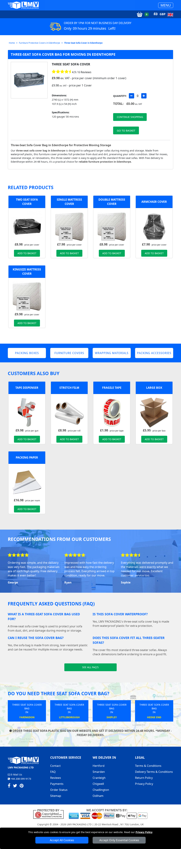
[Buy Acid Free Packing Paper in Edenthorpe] (26, 482)
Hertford (98, 766)
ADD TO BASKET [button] (26, 253)
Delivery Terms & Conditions (154, 772)
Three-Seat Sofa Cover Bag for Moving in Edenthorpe (63, 54)
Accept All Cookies (62, 840)
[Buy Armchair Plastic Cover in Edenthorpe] (154, 226)
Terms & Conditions (148, 766)
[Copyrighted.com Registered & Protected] (50, 814)
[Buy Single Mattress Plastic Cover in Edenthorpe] (69, 226)
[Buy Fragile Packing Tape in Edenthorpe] (111, 412)
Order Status (59, 790)
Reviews (55, 778)
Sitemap (55, 796)
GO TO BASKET (126, 130)
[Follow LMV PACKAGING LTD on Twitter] (15, 786)
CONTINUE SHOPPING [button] (130, 117)
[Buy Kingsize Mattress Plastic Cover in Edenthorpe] (26, 296)
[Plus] (144, 95)
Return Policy (144, 778)
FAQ (53, 772)
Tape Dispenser (26, 388)
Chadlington (101, 790)
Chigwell (98, 784)
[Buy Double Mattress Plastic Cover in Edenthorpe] (111, 226)
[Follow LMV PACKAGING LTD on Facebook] (9, 786)
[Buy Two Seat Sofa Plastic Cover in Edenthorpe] (26, 226)
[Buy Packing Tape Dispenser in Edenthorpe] (26, 412)
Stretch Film (69, 388)
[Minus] (131, 95)
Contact (55, 766)
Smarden (99, 772)
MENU (165, 5)
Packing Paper (27, 457)
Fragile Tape (111, 388)
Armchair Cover (154, 202)
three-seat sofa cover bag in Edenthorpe (40, 150)
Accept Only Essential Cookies (119, 840)
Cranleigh (99, 778)
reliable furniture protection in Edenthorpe (105, 161)
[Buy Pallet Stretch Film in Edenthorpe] (69, 412)
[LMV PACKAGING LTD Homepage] (23, 5)
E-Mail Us (16, 774)
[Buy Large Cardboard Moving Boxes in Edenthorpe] (154, 412)
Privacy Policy (144, 832)
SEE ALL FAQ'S (90, 667)
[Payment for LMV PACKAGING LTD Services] (108, 814)
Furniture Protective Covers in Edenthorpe (39, 42)
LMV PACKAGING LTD (79, 824)
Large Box (154, 388)
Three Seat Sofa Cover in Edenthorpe (83, 42)
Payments (56, 784)
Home (12, 42)
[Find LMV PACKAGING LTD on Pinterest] (22, 786)
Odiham (98, 796)
